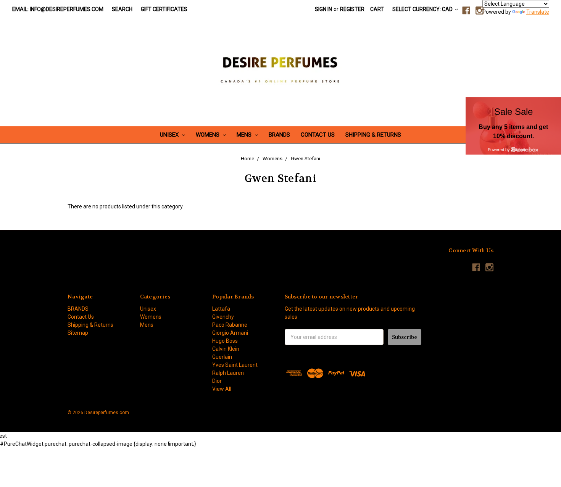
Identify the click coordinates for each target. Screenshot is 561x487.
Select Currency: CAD (423, 9)
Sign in (323, 9)
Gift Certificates (164, 9)
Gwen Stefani (305, 158)
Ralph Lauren (228, 373)
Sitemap (78, 333)
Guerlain (222, 357)
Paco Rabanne (229, 325)
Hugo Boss (225, 341)
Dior (217, 381)
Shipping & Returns (373, 134)
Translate (537, 12)
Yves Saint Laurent (235, 365)
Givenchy (223, 317)
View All (221, 389)
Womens (208, 134)
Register (352, 9)
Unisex (170, 134)
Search (122, 9)
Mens (245, 134)
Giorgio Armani (230, 333)
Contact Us (318, 134)
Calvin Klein (225, 349)
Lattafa (221, 309)
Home (247, 158)
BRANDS (279, 134)
